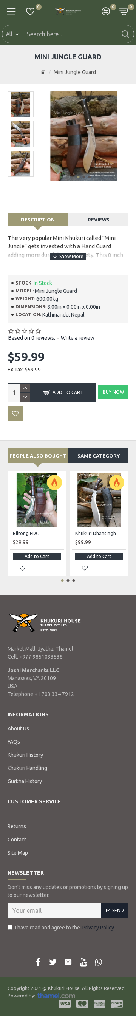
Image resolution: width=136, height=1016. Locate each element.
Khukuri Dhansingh (95, 533)
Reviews (99, 219)
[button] (78, 177)
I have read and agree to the (64, 928)
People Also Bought (37, 455)
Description (38, 219)
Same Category (98, 455)
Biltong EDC (26, 533)
